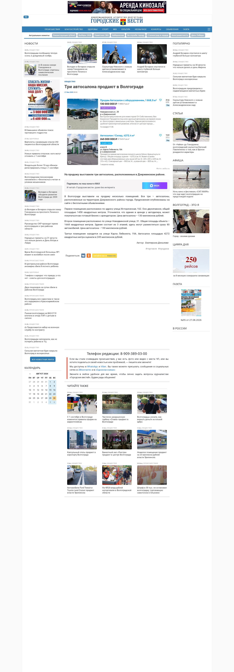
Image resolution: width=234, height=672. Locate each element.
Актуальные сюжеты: (39, 35)
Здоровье (93, 29)
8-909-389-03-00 (133, 353)
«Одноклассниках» (105, 369)
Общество (69, 81)
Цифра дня (181, 244)
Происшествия (52, 29)
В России (180, 328)
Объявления (172, 29)
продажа (164, 248)
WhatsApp (93, 366)
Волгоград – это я (186, 205)
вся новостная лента (43, 359)
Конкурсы (156, 29)
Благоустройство (74, 29)
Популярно (181, 43)
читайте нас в (104, 255)
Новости (31, 43)
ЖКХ (115, 29)
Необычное (140, 29)
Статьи (178, 113)
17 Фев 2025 (68, 92)
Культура (125, 29)
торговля (152, 248)
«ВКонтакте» (84, 369)
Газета (186, 29)
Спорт (105, 29)
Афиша (178, 160)
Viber (103, 366)
